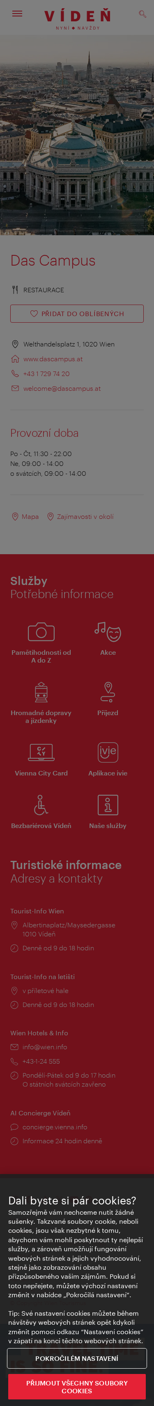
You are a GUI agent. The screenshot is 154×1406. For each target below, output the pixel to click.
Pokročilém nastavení (76, 1358)
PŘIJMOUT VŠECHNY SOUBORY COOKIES (77, 1387)
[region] (77, 1290)
